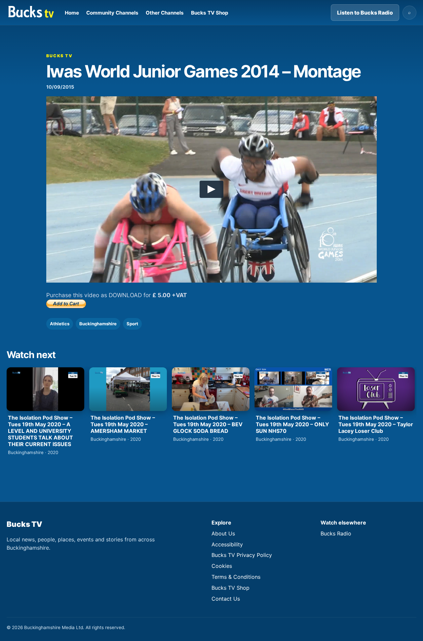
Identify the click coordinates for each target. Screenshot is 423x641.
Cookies (222, 566)
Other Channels (165, 13)
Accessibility (227, 544)
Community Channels (112, 13)
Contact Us (226, 598)
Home (72, 13)
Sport (132, 323)
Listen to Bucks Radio (365, 12)
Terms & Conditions (236, 576)
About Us (223, 533)
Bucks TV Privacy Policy (242, 555)
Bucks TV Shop (209, 13)
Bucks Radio (336, 533)
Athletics (59, 323)
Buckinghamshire (98, 323)
